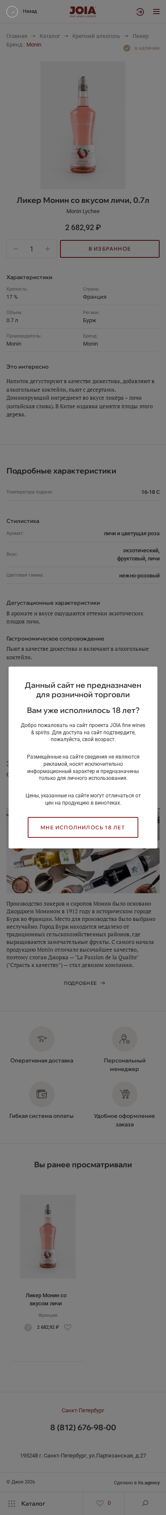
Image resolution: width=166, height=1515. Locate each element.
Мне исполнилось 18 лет (82, 827)
